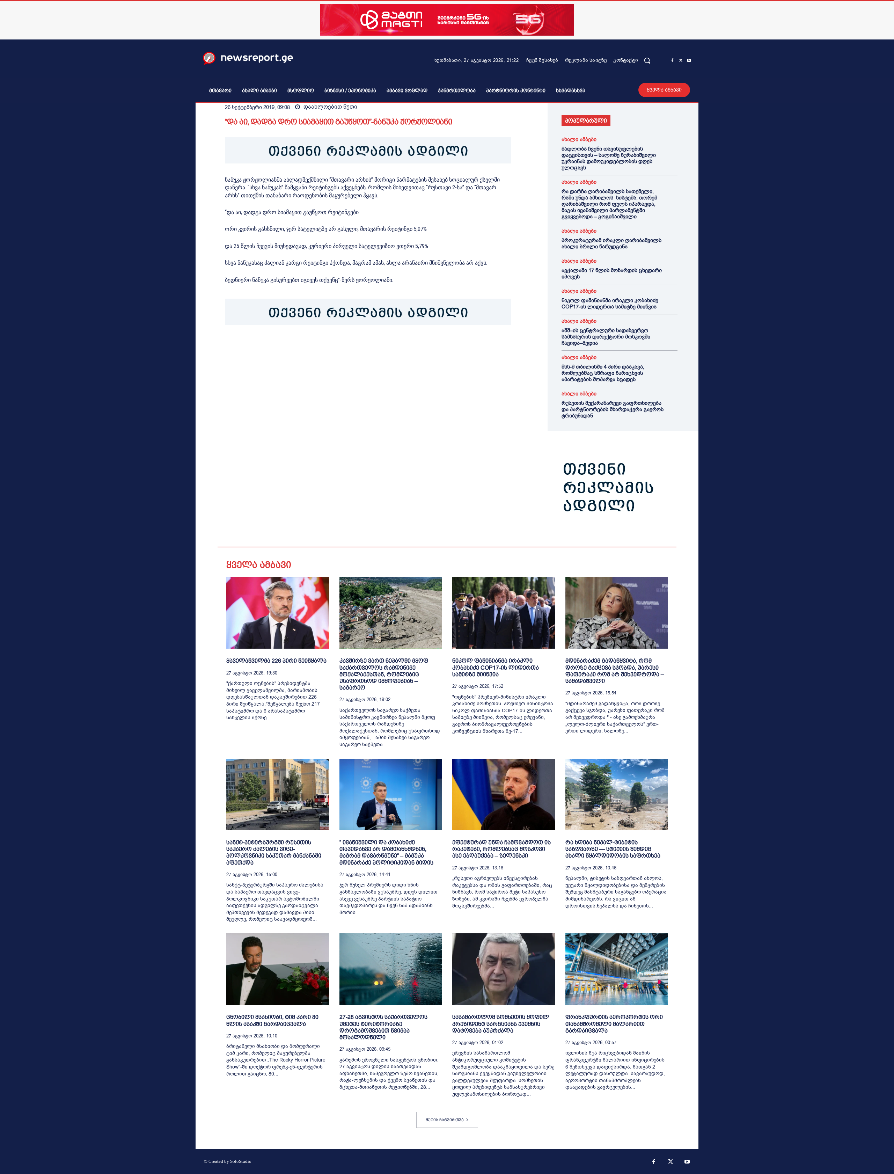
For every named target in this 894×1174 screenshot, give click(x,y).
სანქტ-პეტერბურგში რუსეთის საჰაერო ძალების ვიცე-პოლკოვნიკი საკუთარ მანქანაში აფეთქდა (273, 852)
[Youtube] (689, 61)
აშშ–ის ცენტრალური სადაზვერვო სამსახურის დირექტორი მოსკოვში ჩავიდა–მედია (606, 337)
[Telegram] (296, 346)
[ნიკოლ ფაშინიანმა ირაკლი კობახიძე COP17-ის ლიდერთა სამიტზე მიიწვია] (503, 613)
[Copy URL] (328, 346)
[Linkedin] (280, 346)
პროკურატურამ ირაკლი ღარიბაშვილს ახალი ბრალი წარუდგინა (611, 243)
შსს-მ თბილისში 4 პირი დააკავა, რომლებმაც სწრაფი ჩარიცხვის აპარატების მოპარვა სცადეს (603, 373)
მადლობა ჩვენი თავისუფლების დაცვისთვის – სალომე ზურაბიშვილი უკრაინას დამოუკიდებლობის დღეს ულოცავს (609, 158)
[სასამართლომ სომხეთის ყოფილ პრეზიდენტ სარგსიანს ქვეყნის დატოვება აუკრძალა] (503, 969)
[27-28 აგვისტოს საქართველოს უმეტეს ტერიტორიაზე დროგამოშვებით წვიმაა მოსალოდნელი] (390, 969)
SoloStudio (240, 1161)
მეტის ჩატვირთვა (445, 1119)
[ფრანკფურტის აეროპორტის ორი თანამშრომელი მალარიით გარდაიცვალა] (616, 969)
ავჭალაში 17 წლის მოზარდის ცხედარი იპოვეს (612, 273)
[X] (680, 61)
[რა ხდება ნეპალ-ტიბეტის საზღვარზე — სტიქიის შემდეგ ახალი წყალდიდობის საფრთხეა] (616, 794)
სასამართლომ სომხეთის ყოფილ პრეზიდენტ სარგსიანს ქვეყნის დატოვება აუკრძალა (500, 1023)
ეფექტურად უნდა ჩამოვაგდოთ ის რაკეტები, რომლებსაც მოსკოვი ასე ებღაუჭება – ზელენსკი (501, 849)
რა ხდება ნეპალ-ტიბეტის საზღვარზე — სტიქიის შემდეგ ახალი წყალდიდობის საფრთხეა (612, 849)
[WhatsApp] (264, 346)
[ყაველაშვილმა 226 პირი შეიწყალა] (277, 613)
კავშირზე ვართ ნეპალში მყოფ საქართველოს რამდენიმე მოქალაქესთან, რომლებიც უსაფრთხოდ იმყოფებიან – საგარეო (383, 674)
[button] (647, 60)
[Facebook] (672, 61)
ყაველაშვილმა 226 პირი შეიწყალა (276, 661)
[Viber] (312, 346)
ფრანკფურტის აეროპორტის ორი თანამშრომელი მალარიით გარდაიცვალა (614, 1023)
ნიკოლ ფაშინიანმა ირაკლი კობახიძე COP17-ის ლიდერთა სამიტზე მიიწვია (610, 303)
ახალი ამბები (579, 139)
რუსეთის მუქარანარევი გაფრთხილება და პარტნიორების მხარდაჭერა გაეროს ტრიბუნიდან (613, 409)
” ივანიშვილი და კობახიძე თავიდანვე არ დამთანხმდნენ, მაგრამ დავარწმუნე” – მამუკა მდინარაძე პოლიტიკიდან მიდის (386, 852)
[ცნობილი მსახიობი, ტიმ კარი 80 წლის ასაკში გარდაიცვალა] (277, 969)
